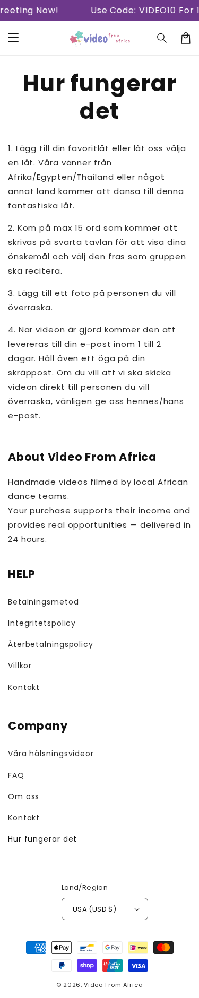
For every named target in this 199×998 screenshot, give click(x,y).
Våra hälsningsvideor (51, 753)
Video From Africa (113, 985)
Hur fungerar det (42, 839)
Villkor (20, 665)
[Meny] (13, 38)
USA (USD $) (94, 909)
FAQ (16, 775)
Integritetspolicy (42, 623)
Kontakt (24, 687)
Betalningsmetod (43, 602)
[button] (162, 38)
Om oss (23, 796)
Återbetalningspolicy (50, 644)
